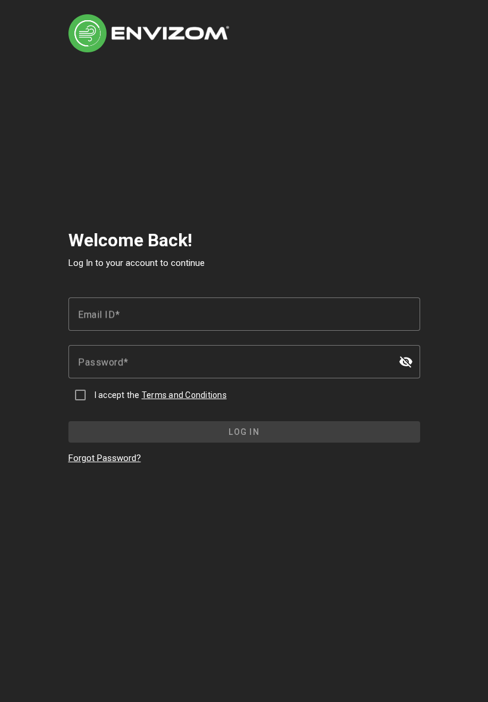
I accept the (161, 395)
